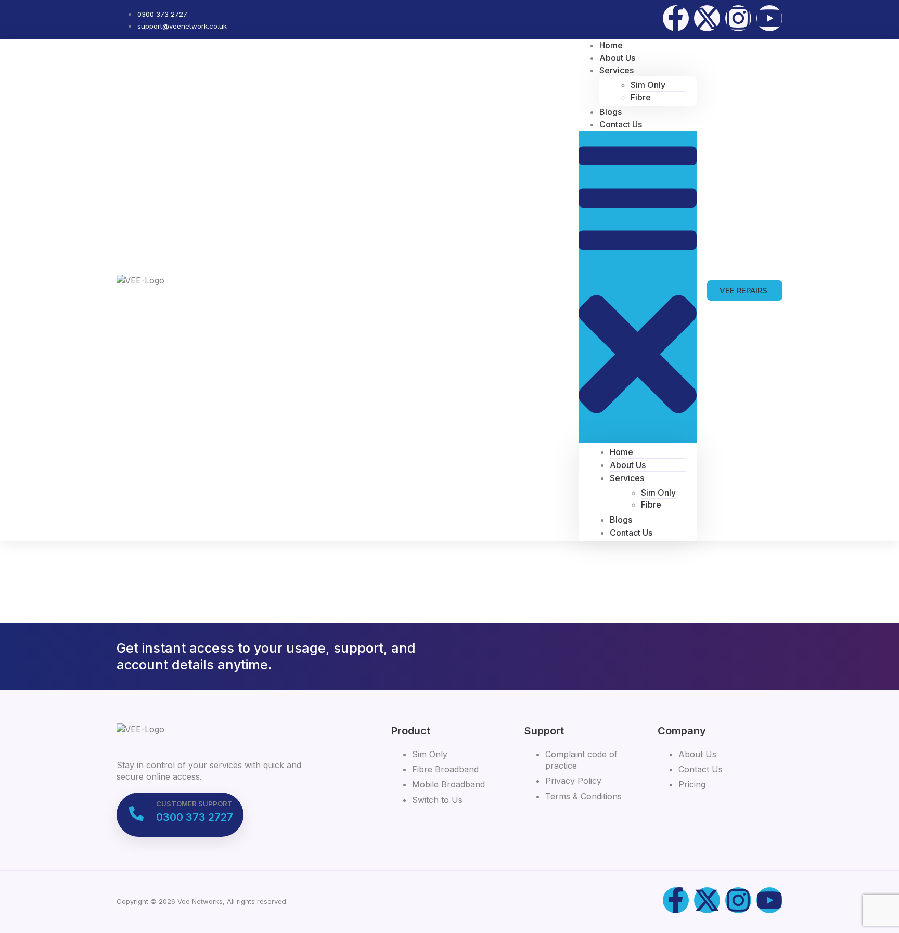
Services (616, 70)
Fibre (641, 97)
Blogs (621, 519)
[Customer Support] (136, 813)
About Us (628, 465)
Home (621, 452)
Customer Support (194, 803)
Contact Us (620, 124)
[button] (638, 287)
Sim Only (648, 85)
